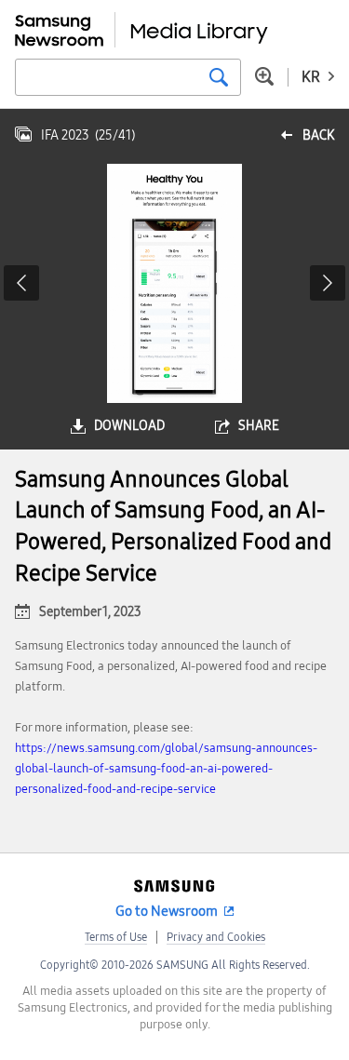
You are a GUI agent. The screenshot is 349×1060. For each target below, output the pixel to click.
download (129, 426)
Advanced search (264, 76)
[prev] (21, 283)
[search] (218, 77)
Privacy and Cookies (216, 937)
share (258, 426)
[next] (327, 283)
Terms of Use (116, 937)
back (318, 135)
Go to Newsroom (166, 911)
